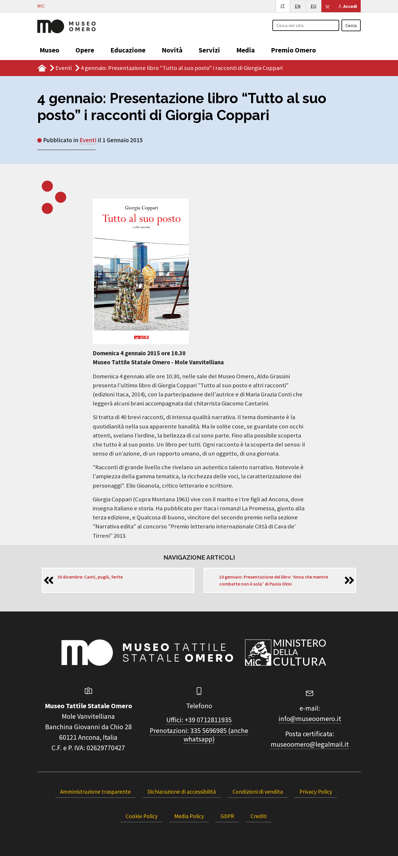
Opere (84, 50)
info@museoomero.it (310, 718)
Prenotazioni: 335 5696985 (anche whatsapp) (199, 734)
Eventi (63, 68)
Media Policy (189, 816)
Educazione (127, 50)
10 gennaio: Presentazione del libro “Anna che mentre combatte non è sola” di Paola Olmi (273, 580)
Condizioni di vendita (258, 791)
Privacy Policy (316, 791)
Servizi (209, 50)
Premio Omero (293, 50)
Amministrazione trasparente (95, 791)
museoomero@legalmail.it (310, 744)
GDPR (227, 816)
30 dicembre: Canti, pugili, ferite (90, 577)
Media (245, 50)
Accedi (349, 6)
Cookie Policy (142, 816)
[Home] (66, 26)
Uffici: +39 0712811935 (199, 719)
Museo (49, 50)
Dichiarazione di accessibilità (181, 791)
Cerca (351, 25)
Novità (172, 50)
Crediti (259, 816)
